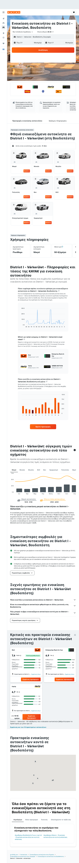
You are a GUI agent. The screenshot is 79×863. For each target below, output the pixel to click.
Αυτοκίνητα (23, 854)
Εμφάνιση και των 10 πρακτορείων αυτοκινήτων (28, 727)
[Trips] (3, 43)
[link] (43, 426)
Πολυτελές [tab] (65, 470)
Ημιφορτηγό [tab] (53, 470)
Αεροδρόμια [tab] (17, 820)
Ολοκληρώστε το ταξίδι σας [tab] (61, 820)
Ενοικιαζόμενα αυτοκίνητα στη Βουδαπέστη (51, 856)
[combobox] (23, 32)
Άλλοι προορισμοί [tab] (31, 820)
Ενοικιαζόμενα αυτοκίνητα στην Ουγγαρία (22, 856)
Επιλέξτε (27, 171)
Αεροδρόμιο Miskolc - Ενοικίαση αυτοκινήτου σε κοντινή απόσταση (55, 836)
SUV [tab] (38, 470)
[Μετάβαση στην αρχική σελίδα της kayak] (13, 12)
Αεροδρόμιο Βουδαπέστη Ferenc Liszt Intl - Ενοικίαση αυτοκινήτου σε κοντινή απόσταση (28, 837)
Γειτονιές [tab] (44, 820)
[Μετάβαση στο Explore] (3, 33)
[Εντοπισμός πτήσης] (3, 37)
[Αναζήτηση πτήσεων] (3, 19)
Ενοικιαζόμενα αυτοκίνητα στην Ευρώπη (42, 854)
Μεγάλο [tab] (31, 470)
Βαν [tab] (44, 470)
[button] (3, 12)
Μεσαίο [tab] (22, 470)
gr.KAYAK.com (14, 854)
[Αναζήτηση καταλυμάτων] (3, 23)
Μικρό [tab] (14, 470)
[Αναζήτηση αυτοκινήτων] (3, 27)
